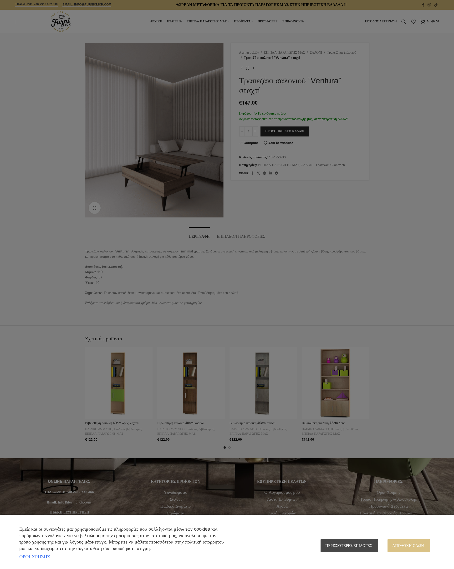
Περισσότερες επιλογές (348, 545)
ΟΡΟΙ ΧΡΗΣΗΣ (34, 557)
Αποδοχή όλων (408, 545)
